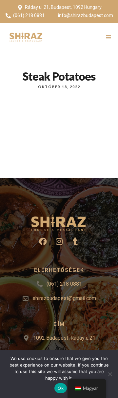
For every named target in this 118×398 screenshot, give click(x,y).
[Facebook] (43, 241)
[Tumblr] (75, 241)
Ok (61, 388)
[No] (110, 374)
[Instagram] (59, 241)
